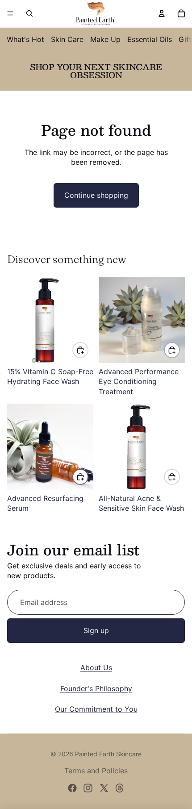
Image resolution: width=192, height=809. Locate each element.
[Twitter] (104, 788)
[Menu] (10, 13)
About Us (96, 667)
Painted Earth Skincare (108, 754)
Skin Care (67, 39)
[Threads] (119, 788)
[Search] (29, 13)
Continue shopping (96, 195)
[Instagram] (88, 788)
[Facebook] (72, 788)
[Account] (161, 13)
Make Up (105, 39)
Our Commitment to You (96, 709)
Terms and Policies (96, 770)
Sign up (96, 630)
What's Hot (25, 39)
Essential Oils (149, 39)
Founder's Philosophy (96, 688)
